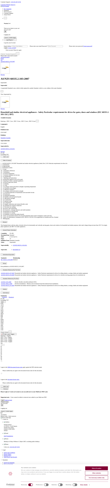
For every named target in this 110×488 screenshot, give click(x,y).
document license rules (13, 379)
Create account (8, 400)
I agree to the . (10, 379)
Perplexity (11, 297)
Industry (5, 289)
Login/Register (9, 40)
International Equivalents (8, 254)
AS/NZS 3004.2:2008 (6, 283)
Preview (3, 74)
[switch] (46, 484)
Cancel (6, 37)
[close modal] (5, 32)
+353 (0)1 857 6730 (16, 2)
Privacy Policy (7, 454)
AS (1, 60)
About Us (12, 4)
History (4, 263)
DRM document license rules (15, 367)
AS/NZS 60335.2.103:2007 (8, 61)
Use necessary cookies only (96, 477)
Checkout (5, 389)
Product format (5, 332)
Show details (84, 484)
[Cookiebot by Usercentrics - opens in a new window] (10, 485)
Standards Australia (5, 138)
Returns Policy (7, 455)
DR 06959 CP (16, 249)
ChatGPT (4, 297)
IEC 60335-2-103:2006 (7, 259)
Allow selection (96, 473)
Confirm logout (12, 37)
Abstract (5, 222)
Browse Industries (8, 464)
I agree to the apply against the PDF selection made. (21, 367)
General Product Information (9, 230)
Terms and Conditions (9, 452)
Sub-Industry (6, 292)
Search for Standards (9, 462)
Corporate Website (5, 4)
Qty (2, 343)
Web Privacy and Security (10, 457)
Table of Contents (7, 160)
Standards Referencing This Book (11, 278)
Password (62, 46)
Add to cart (5, 156)
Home (2, 58)
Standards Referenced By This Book (11, 270)
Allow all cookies (96, 468)
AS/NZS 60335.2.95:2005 (7, 275)
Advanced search (5, 57)
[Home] (5, 6)
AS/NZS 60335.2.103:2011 (8, 149)
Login (6, 48)
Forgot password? (87, 46)
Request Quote (4, 401)
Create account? (12, 48)
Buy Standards (7, 9)
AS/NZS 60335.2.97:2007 (7, 273)
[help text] (2, 91)
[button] (3, 302)
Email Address (23, 46)
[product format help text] (10, 332)
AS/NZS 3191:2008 (6, 282)
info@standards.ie (8, 436)
